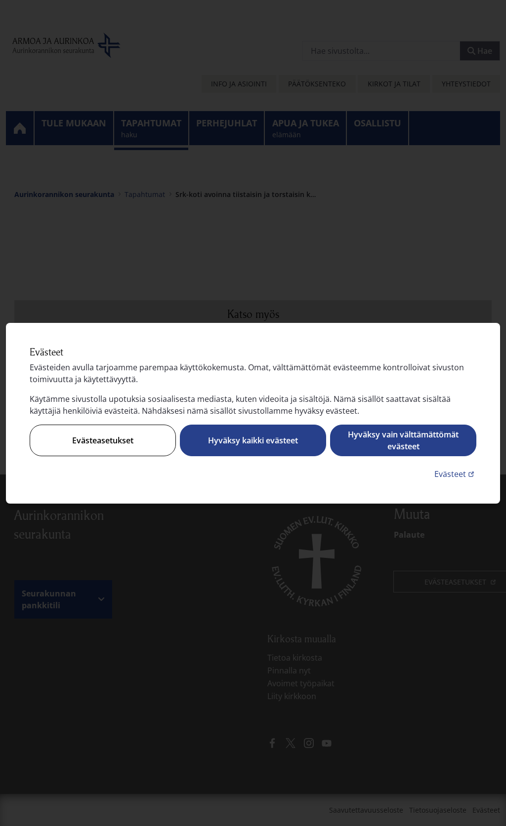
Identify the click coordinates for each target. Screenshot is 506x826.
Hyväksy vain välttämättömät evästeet (403, 440)
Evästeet (455, 473)
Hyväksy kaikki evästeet (253, 440)
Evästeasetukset (102, 440)
